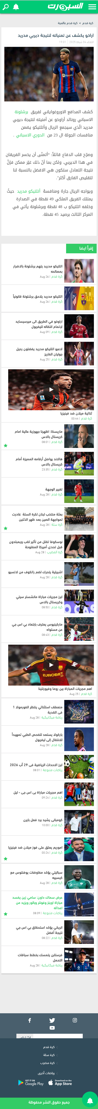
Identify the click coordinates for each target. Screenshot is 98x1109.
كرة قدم (88, 22)
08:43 (45, 634)
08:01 (45, 441)
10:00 (45, 824)
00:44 (74, 418)
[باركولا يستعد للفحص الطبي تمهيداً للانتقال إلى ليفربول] (79, 739)
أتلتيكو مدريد (28, 191)
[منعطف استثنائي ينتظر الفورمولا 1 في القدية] (79, 712)
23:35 (45, 469)
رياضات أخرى (46, 1072)
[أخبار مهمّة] (6, 444)
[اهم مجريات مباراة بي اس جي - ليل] (79, 794)
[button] (6, 7)
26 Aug (44, 276)
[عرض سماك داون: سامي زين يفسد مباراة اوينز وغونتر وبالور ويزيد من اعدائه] (79, 904)
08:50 (45, 607)
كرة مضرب (47, 1062)
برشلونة (21, 112)
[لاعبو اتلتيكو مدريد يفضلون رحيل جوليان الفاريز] (79, 353)
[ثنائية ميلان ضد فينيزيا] (51, 389)
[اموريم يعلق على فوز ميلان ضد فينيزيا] (79, 849)
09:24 (45, 797)
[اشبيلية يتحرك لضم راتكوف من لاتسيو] (79, 574)
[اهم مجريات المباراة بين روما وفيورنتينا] (51, 665)
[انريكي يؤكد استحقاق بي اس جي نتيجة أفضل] (79, 932)
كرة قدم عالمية (67, 22)
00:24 (45, 852)
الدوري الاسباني (30, 135)
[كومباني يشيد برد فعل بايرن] (79, 822)
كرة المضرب (54, 551)
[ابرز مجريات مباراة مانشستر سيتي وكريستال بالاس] (79, 601)
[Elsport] (65, 7)
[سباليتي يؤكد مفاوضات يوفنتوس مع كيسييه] (79, 877)
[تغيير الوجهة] (79, 491)
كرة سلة (57, 524)
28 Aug (44, 494)
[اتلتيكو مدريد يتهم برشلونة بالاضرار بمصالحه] (79, 271)
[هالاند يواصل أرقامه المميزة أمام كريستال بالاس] (79, 463)
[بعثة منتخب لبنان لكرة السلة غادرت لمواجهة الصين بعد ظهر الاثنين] (79, 519)
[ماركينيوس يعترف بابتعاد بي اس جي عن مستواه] (79, 629)
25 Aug (44, 359)
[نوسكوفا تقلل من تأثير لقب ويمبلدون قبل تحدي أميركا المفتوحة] (79, 546)
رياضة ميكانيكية (51, 716)
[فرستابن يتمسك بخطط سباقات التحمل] (79, 959)
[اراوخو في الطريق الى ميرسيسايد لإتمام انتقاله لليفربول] (79, 326)
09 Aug (44, 331)
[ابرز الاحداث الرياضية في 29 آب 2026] (79, 767)
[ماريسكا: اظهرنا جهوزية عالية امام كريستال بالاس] (79, 436)
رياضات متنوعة (52, 769)
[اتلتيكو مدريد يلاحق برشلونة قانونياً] (79, 298)
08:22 (45, 937)
